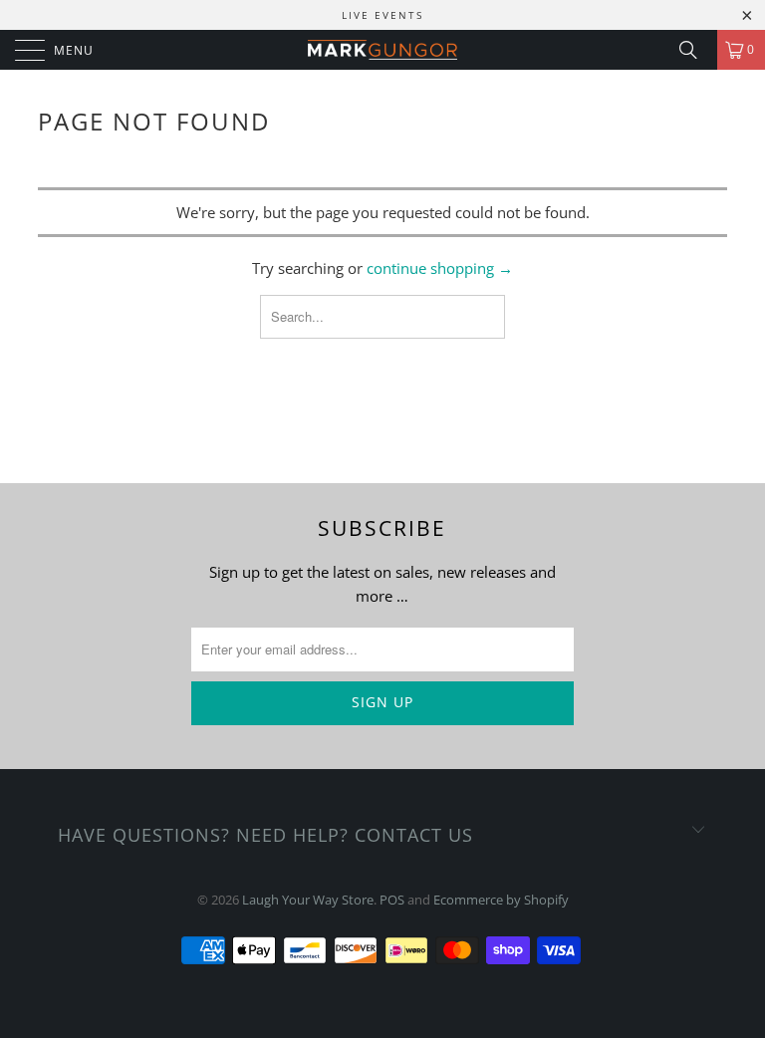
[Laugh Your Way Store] (382, 50)
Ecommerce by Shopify (501, 899)
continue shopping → (440, 268)
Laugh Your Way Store (308, 899)
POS (392, 899)
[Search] (695, 50)
